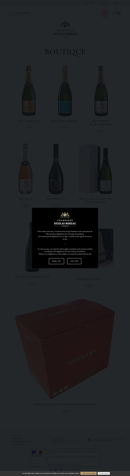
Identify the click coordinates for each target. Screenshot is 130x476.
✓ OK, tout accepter (88, 473)
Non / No (56, 261)
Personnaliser (104, 473)
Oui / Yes (74, 261)
